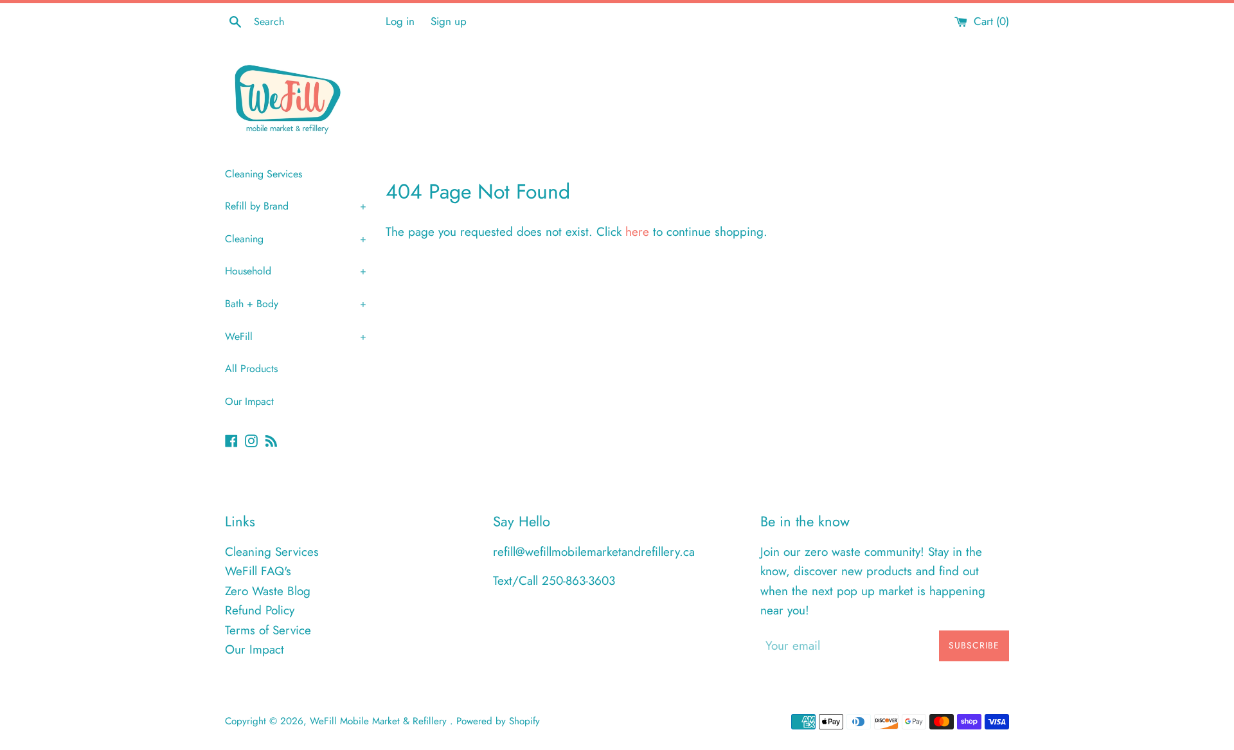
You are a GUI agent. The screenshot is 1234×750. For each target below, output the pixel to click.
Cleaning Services (263, 173)
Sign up (449, 21)
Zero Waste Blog (267, 591)
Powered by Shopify (498, 721)
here (637, 231)
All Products (251, 368)
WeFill (295, 336)
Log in (400, 21)
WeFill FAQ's (258, 571)
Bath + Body (295, 303)
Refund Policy (259, 610)
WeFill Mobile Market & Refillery (380, 721)
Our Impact (249, 401)
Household (295, 270)
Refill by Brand (295, 206)
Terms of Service (268, 630)
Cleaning (295, 238)
